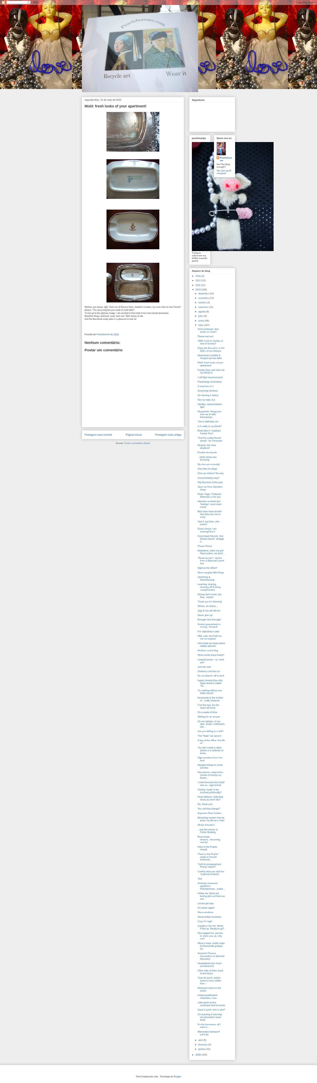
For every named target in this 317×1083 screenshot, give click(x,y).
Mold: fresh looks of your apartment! (210, 364)
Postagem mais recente (98, 434)
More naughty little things (211, 572)
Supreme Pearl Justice (209, 813)
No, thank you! (205, 804)
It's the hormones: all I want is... (209, 1025)
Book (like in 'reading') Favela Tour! (209, 432)
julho (201, 316)
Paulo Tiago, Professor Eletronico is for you (209, 495)
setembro (203, 307)
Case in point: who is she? (211, 1009)
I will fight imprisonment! (210, 377)
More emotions (205, 912)
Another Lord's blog (208, 650)
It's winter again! (206, 907)
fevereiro (203, 1044)
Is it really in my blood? (210, 426)
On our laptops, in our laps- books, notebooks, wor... (211, 724)
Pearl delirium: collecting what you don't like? (210, 798)
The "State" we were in (209, 735)
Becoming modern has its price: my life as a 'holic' (211, 819)
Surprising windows (208, 390)
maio (201, 325)
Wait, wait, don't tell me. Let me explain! (210, 637)
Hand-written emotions (209, 917)
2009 (198, 1054)
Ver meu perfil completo (224, 172)
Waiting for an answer (209, 716)
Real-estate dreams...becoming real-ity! (209, 839)
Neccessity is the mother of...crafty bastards (210, 699)
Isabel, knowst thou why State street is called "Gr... (210, 683)
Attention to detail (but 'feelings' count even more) (209, 504)
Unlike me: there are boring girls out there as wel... (211, 896)
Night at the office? (207, 568)
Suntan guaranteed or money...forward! (209, 625)
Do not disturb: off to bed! (211, 675)
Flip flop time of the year (210, 482)
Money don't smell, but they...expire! (209, 595)
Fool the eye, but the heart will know (208, 706)
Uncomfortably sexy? (209, 478)
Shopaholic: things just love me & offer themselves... (209, 414)
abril (200, 1040)
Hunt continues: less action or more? (208, 330)
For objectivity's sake (208, 631)
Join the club (204, 666)
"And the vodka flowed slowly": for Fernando (210, 439)
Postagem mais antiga (168, 434)
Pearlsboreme (226, 159)
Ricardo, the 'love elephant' (207, 446)
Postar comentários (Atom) (137, 443)
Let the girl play (206, 903)
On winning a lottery (208, 395)
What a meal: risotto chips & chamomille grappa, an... (211, 946)
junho (201, 320)
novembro (204, 298)
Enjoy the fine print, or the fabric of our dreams (211, 349)
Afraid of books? (206, 825)
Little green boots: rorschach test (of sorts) (211, 1004)
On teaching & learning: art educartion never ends (210, 1017)
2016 (198, 276)
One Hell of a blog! (207, 468)
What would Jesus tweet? (211, 655)
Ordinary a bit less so (209, 671)
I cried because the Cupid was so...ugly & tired (211, 783)
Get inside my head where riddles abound (211, 644)
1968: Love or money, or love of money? (210, 342)
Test (200, 878)
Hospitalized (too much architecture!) (210, 964)
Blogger (177, 1076)
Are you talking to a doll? (210, 731)
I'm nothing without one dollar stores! (210, 692)
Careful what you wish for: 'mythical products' (211, 873)
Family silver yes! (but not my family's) (211, 371)
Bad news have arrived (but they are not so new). (210, 514)
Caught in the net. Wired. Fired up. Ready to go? (211, 927)
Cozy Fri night (205, 921)
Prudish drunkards (207, 452)
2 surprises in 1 (206, 386)
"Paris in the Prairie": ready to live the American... (208, 857)
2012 (198, 280)
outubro (202, 302)
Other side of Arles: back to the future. (210, 972)
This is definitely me (208, 421)
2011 (198, 285)
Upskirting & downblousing (206, 578)
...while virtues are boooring (207, 458)
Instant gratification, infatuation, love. (208, 996)
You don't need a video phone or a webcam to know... (211, 750)
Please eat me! (205, 336)
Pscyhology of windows (210, 381)
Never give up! (205, 615)
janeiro (202, 1049)
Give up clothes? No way (211, 473)
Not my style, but (206, 399)
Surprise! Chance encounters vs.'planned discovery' (211, 956)
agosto (202, 311)
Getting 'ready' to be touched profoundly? (210, 791)
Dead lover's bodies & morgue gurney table (210, 356)
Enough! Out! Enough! (209, 619)
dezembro (204, 293)
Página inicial (134, 434)
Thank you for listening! (210, 601)
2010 (198, 289)
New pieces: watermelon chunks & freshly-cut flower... (210, 775)
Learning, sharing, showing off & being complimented (209, 587)
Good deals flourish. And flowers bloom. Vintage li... (211, 539)
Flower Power (205, 546)
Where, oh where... (208, 606)
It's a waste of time (207, 712)
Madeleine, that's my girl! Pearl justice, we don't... (211, 552)
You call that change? (209, 808)
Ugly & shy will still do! (209, 610)
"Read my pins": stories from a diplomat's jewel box (211, 561)
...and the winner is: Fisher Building (208, 831)
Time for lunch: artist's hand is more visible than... (209, 980)
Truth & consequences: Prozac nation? (210, 865)
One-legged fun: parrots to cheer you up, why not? (210, 936)
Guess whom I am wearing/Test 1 (207, 530)
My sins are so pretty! (209, 464)
